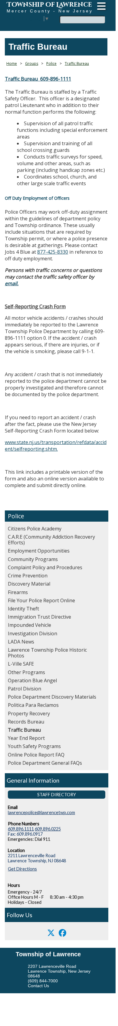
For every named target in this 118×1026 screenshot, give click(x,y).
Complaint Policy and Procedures (45, 567)
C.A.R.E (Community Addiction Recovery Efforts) (51, 539)
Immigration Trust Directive (39, 616)
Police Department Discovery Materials (52, 696)
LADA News (21, 641)
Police (16, 516)
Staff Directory (56, 794)
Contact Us (38, 985)
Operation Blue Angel (32, 680)
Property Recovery (29, 713)
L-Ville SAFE (21, 663)
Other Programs (26, 672)
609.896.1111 (21, 828)
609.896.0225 (48, 828)
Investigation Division (32, 633)
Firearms (18, 592)
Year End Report (26, 738)
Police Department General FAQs (45, 763)
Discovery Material (29, 583)
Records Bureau (26, 721)
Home (11, 63)
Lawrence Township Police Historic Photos (47, 653)
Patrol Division (24, 688)
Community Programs (33, 559)
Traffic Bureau (24, 730)
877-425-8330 (52, 252)
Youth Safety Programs (34, 746)
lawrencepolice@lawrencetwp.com (41, 812)
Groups (31, 63)
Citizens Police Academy (34, 528)
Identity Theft (23, 608)
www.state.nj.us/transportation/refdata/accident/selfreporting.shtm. (56, 445)
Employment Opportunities (39, 550)
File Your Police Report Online (41, 600)
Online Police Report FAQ (36, 754)
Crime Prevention (28, 575)
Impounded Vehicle (29, 625)
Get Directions (22, 868)
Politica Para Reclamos (33, 705)
